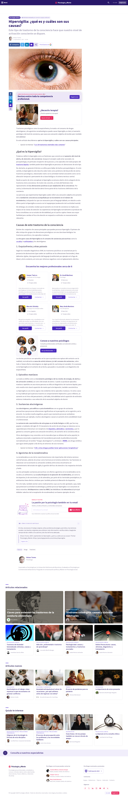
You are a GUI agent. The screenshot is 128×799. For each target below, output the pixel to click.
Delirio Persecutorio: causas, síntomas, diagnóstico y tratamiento (106, 646)
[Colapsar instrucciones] (78, 523)
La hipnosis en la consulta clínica (107, 734)
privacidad (58, 793)
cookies (65, 793)
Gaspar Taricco (32, 275)
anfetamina (28, 241)
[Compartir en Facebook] (10, 94)
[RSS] (107, 788)
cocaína (19, 241)
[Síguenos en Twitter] (88, 788)
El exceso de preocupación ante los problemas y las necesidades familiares (48, 737)
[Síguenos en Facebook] (85, 788)
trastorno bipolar (22, 164)
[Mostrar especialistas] (5, 753)
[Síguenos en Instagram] (96, 788)
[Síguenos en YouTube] (100, 788)
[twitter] (22, 45)
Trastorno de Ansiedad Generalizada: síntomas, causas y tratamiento (19, 646)
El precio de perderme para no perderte (77, 690)
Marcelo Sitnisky (32, 306)
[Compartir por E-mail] (10, 105)
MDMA (65, 441)
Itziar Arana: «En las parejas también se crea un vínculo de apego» (77, 736)
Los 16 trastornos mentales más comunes (49, 145)
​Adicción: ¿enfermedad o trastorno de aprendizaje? (49, 645)
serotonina (69, 429)
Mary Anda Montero (67, 306)
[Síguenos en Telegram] (103, 788)
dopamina (51, 429)
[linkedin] (27, 45)
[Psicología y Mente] (63, 3)
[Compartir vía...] (10, 109)
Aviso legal (52, 793)
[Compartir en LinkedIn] (10, 101)
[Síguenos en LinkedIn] (92, 788)
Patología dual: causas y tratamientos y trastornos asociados (75, 646)
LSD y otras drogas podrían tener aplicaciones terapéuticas (56, 448)
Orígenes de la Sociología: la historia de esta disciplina (17, 736)
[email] (31, 45)
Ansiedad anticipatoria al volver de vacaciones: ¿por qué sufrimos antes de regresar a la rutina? (49, 691)
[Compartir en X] (10, 98)
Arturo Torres (17, 38)
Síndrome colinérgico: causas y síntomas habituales (89, 614)
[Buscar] (108, 2)
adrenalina (60, 429)
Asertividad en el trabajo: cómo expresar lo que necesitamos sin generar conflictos (18, 691)
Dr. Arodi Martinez (66, 275)
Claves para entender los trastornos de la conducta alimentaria (30, 614)
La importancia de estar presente (108, 689)
